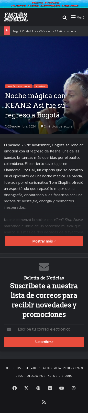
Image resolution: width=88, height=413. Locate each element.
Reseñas (40, 86)
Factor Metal (52, 368)
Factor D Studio (59, 376)
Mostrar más (43, 241)
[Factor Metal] (16, 17)
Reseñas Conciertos (19, 86)
